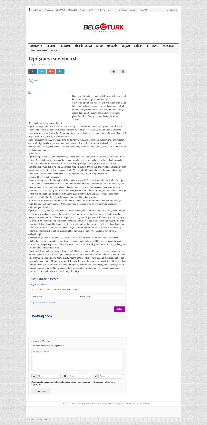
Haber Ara (172, 10)
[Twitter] (42, 71)
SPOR (91, 10)
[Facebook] (33, 71)
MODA (82, 10)
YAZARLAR (37, 10)
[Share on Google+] (51, 71)
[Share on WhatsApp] (30, 83)
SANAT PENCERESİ (39, 51)
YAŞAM (143, 10)
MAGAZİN (72, 10)
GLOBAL (49, 10)
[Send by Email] (122, 71)
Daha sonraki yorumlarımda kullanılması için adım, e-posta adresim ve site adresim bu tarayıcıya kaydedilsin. (73, 383)
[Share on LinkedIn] (60, 71)
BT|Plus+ (112, 10)
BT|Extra (101, 10)
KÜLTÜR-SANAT (83, 46)
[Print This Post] (113, 71)
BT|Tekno (123, 10)
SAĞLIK (133, 10)
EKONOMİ (60, 10)
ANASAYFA (36, 46)
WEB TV (54, 51)
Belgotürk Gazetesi (41, 420)
